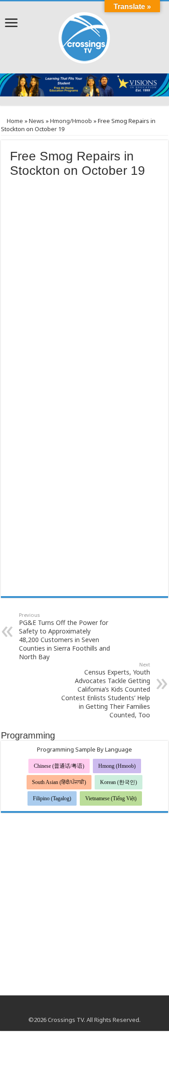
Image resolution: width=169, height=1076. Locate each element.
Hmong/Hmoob (71, 121)
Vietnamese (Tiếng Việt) (111, 798)
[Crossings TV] (85, 35)
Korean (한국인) (118, 782)
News (36, 121)
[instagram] (93, 1008)
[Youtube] (84, 1008)
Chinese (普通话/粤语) (59, 766)
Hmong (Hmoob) (117, 766)
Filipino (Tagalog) (52, 798)
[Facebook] (76, 1008)
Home (14, 121)
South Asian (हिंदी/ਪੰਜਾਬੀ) (59, 782)
